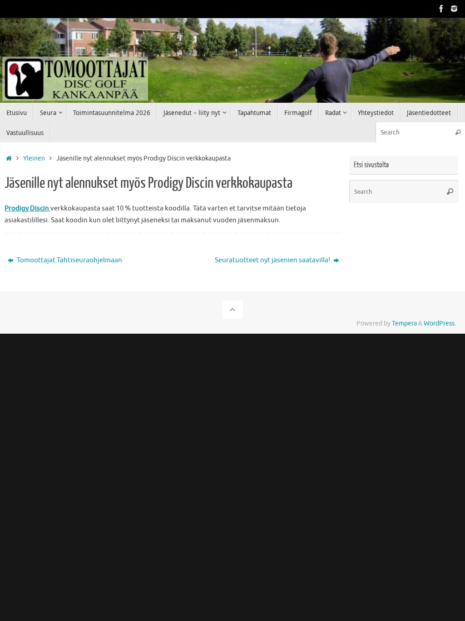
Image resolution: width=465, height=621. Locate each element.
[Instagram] (454, 8)
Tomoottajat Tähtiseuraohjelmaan (68, 260)
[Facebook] (441, 8)
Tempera (404, 323)
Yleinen (34, 158)
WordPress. (440, 323)
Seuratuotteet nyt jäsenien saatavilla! (273, 260)
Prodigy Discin (27, 208)
